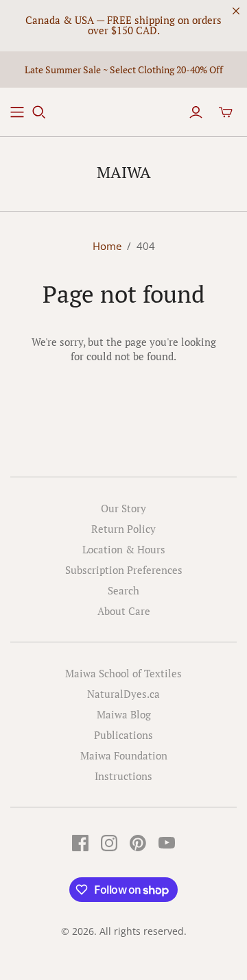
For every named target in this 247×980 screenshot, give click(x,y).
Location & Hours (123, 549)
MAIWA (124, 172)
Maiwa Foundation (123, 755)
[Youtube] (166, 843)
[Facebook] (80, 843)
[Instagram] (109, 843)
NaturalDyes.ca (123, 694)
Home (107, 246)
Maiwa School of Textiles (123, 673)
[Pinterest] (138, 843)
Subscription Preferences (124, 570)
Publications (123, 735)
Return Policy (123, 529)
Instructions (123, 776)
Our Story (123, 508)
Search (123, 590)
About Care (123, 611)
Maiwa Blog (124, 714)
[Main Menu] (17, 112)
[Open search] (39, 112)
